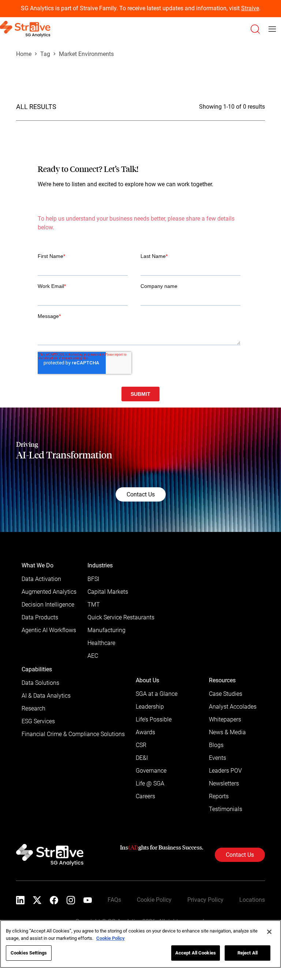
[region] (140, 944)
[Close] (269, 932)
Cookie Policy (110, 938)
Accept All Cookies (195, 953)
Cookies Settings (29, 953)
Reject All (247, 953)
